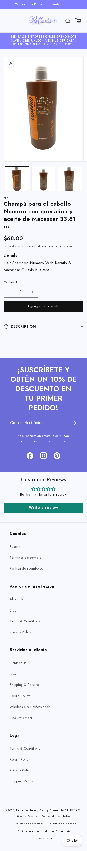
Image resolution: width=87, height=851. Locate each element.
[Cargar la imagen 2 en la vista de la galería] (43, 179)
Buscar (15, 546)
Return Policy (20, 695)
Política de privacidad (29, 823)
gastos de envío (18, 246)
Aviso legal (46, 838)
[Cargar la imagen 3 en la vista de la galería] (70, 179)
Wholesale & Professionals (30, 706)
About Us (16, 599)
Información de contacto (59, 831)
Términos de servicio (26, 557)
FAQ (13, 673)
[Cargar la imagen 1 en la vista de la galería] (17, 179)
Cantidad (10, 282)
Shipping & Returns (24, 684)
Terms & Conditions (25, 621)
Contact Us (18, 662)
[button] (5, 21)
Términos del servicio (62, 823)
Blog (13, 610)
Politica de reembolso (26, 568)
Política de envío (28, 831)
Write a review (43, 507)
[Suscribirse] (71, 423)
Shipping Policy (21, 781)
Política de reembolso (56, 816)
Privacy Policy (20, 632)
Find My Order (21, 717)
